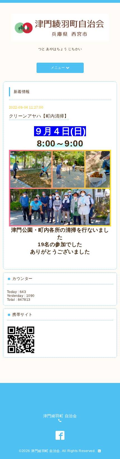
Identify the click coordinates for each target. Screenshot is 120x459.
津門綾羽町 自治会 (45, 451)
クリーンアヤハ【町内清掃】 (39, 116)
